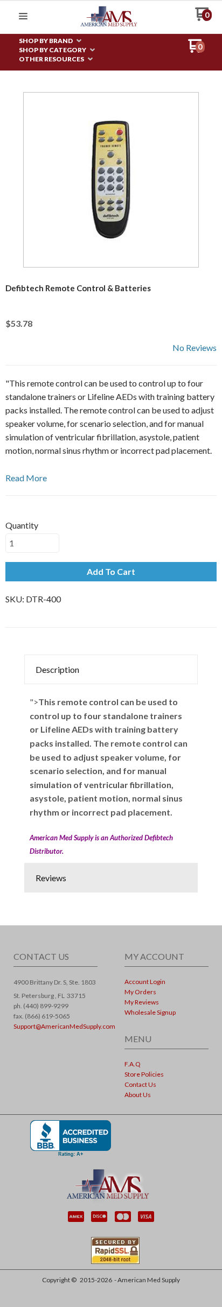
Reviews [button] (51, 878)
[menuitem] (50, 41)
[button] (23, 16)
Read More (26, 478)
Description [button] (57, 669)
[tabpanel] (111, 773)
